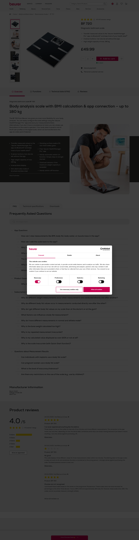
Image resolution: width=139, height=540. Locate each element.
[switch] (59, 281)
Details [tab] (69, 255)
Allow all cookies (96, 289)
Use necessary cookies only (69, 289)
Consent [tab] (41, 255)
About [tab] (98, 255)
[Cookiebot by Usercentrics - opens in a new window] (101, 249)
